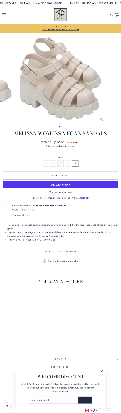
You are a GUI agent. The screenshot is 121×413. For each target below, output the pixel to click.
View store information (21, 215)
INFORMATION (60, 359)
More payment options (60, 192)
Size (60, 157)
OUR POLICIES (60, 367)
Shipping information (60, 251)
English (93, 410)
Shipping (50, 146)
